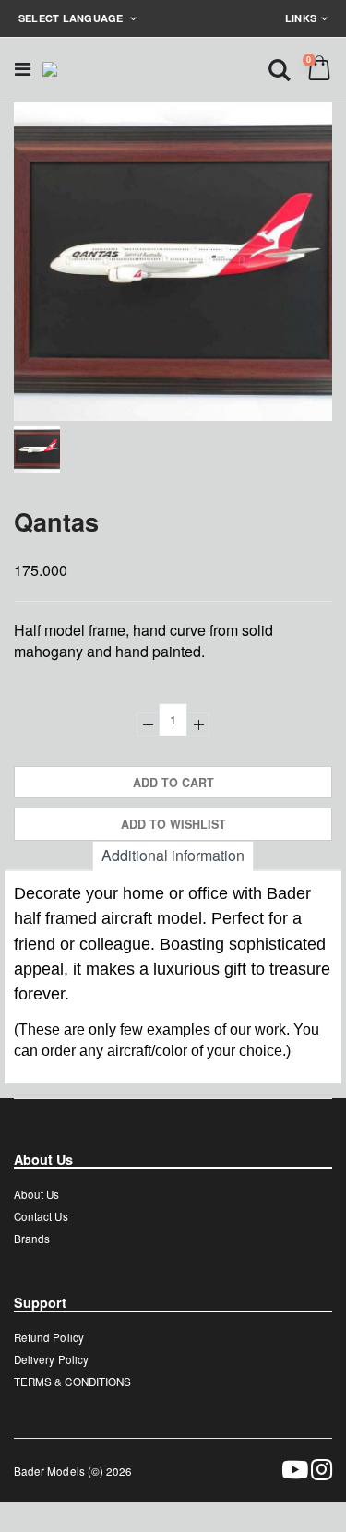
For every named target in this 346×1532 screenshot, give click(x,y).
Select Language (72, 18)
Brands (32, 1238)
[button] (279, 69)
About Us (36, 1194)
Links (300, 18)
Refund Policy (49, 1337)
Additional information (173, 855)
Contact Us (41, 1216)
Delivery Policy (51, 1359)
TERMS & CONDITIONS (72, 1381)
